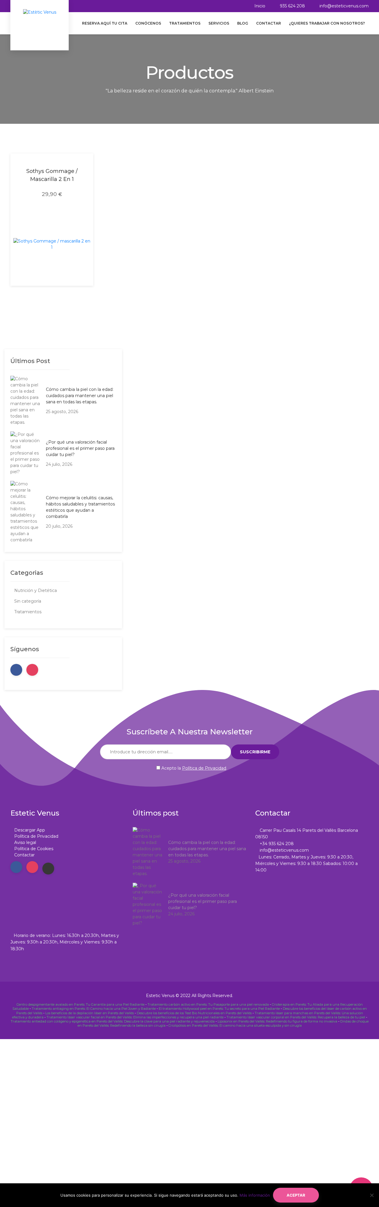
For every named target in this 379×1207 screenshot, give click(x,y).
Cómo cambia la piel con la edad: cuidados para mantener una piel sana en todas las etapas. (79, 396)
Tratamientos (184, 23)
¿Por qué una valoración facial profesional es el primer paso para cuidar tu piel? (80, 448)
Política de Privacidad (204, 768)
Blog (242, 23)
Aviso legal (25, 842)
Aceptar (296, 1195)
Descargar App (29, 830)
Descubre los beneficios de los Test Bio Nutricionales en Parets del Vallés (194, 1013)
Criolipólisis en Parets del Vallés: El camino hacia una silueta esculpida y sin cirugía (235, 1025)
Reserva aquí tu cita (104, 23)
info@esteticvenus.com (344, 6)
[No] (372, 1195)
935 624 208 (292, 6)
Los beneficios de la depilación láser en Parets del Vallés (89, 1013)
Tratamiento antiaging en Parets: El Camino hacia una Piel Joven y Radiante (94, 1009)
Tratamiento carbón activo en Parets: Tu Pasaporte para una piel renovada (208, 1004)
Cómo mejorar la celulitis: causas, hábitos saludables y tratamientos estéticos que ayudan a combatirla (80, 507)
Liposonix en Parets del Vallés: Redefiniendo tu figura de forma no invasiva (277, 1021)
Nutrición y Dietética (35, 590)
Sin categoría (27, 601)
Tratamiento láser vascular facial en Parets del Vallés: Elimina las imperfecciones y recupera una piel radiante (135, 1017)
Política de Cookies (33, 848)
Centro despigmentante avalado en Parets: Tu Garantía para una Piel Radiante (80, 1004)
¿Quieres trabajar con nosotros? (327, 23)
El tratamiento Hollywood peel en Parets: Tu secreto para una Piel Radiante (219, 1009)
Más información (255, 1195)
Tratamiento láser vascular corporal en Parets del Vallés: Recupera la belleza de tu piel (296, 1017)
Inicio (259, 6)
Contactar (268, 23)
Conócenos (148, 23)
